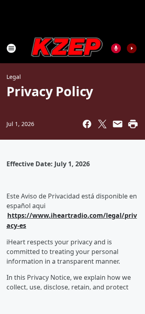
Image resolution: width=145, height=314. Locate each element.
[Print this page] (133, 124)
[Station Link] (67, 48)
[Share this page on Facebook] (87, 124)
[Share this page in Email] (117, 124)
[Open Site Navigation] (11, 48)
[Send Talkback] (116, 48)
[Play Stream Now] (132, 48)
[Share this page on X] (102, 124)
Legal (13, 77)
